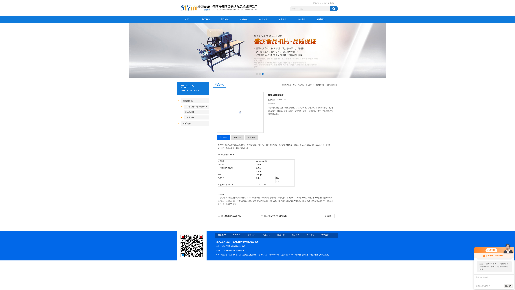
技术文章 (263, 19)
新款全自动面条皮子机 (233, 216)
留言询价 (251, 138)
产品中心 (244, 19)
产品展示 (301, 85)
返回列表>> (329, 216)
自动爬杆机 (188, 101)
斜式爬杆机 (189, 112)
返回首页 (315, 3)
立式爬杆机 (189, 117)
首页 (187, 19)
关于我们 (206, 19)
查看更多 (187, 123)
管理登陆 (325, 255)
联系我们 (331, 3)
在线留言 (323, 3)
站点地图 (298, 255)
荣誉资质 (283, 19)
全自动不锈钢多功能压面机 (277, 216)
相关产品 (237, 138)
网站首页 (222, 235)
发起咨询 (508, 286)
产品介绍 (223, 138)
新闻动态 (225, 19)
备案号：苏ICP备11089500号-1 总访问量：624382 (277, 255)
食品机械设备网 (316, 255)
